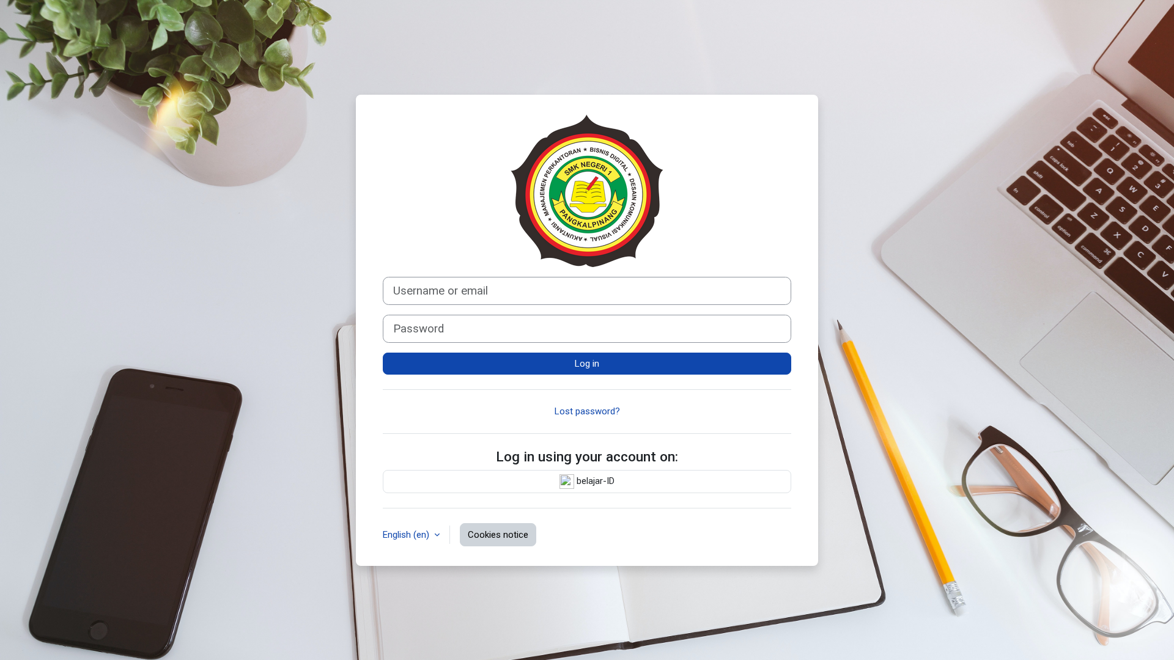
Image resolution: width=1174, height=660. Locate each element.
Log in (587, 363)
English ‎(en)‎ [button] (407, 534)
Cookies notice (498, 534)
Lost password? (587, 411)
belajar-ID (594, 480)
